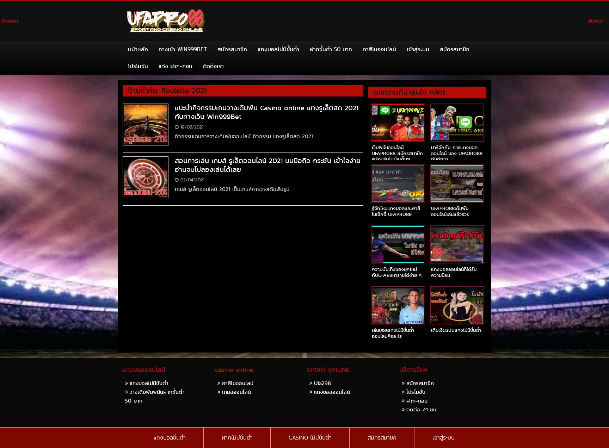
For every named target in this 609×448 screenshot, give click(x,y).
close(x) (10, 20)
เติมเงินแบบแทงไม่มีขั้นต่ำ (456, 330)
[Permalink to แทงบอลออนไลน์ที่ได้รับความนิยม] (457, 244)
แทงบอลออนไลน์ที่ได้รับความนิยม (454, 272)
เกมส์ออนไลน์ (236, 392)
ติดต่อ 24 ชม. (421, 409)
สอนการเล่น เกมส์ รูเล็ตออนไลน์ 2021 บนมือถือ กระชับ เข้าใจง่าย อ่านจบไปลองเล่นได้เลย (268, 165)
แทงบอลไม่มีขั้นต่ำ (278, 49)
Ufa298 (322, 383)
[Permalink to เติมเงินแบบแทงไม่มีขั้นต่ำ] (457, 305)
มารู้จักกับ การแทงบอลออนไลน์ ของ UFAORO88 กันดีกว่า (456, 153)
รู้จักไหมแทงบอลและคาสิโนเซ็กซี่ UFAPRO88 (396, 211)
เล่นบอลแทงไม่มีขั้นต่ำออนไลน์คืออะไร (393, 333)
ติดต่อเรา (213, 66)
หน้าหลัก (138, 49)
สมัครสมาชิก (232, 49)
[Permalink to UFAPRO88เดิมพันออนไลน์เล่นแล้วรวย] (457, 183)
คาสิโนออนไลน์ (379, 49)
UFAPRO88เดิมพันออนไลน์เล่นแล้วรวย (450, 211)
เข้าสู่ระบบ (418, 49)
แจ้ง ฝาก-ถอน (175, 66)
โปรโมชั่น (138, 66)
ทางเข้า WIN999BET (183, 49)
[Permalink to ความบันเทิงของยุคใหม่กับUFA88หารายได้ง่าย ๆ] (398, 244)
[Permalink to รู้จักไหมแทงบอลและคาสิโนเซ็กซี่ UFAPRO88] (398, 183)
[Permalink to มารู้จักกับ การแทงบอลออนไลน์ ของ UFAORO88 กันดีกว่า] (457, 122)
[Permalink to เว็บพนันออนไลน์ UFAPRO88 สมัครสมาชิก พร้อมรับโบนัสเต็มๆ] (398, 122)
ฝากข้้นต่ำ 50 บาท (331, 49)
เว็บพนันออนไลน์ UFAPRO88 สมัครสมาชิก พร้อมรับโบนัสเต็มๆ (397, 153)
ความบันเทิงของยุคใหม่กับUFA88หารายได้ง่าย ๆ (397, 272)
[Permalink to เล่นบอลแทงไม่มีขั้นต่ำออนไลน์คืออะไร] (398, 305)
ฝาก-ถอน (416, 400)
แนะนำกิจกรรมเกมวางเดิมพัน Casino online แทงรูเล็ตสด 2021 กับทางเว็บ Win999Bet (266, 112)
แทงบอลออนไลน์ (332, 392)
